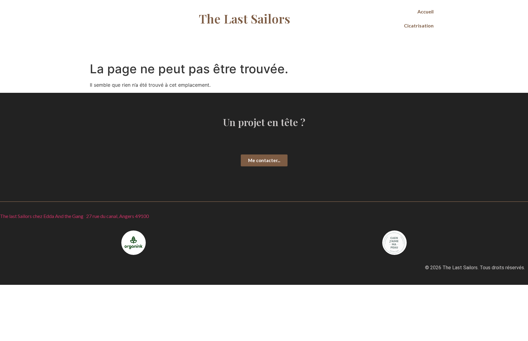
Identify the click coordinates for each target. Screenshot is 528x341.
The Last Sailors (244, 18)
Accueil (425, 11)
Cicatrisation (419, 25)
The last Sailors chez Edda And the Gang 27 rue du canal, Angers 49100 (74, 216)
